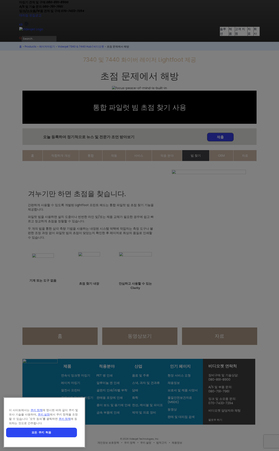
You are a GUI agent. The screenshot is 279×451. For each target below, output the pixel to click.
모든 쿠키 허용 (41, 432)
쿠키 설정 (44, 414)
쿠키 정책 (37, 410)
